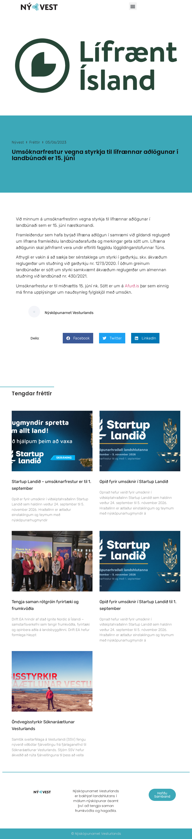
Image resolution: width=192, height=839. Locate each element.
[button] (133, 6)
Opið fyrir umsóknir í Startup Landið (134, 481)
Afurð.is (132, 285)
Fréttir (34, 142)
